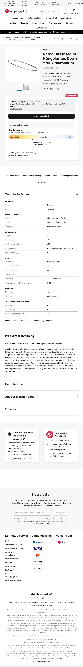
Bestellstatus (10, 566)
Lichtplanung (41, 28)
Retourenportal (11, 559)
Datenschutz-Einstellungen (17, 602)
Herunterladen (51, 176)
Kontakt (8, 562)
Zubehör (41, 182)
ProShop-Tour (11, 570)
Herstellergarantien (13, 580)
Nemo (45, 50)
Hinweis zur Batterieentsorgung (42, 606)
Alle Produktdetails (51, 89)
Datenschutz (36, 602)
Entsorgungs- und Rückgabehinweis (62, 602)
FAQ (7, 541)
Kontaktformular (33, 521)
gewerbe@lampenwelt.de (23, 458)
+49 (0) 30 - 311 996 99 (75, 3)
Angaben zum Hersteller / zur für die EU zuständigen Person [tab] (28, 320)
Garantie (28, 623)
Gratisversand (32, 639)
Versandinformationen (14, 548)
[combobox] (42, 11)
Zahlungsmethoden (13, 544)
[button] (36, 78)
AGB (29, 602)
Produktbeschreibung (32, 176)
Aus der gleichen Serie (69, 176)
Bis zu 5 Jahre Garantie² (25, 3)
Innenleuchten (24, 38)
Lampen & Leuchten (11, 38)
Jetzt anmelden (16, 109)
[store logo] (14, 11)
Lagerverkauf (38, 23)
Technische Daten (12, 176)
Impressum (45, 602)
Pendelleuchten (35, 38)
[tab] (41, 194)
